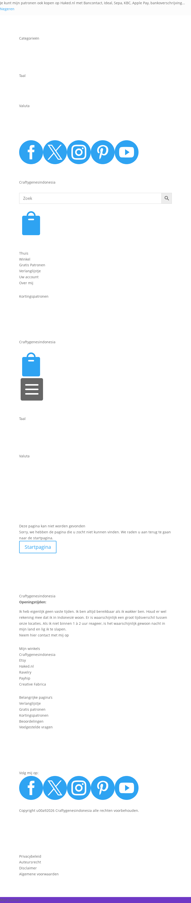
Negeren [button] (7, 8)
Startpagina (38, 547)
